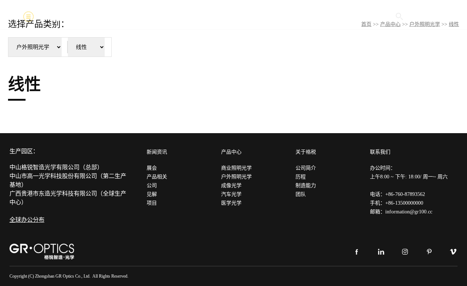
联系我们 (380, 152)
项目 (152, 203)
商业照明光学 (236, 168)
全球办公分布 (27, 220)
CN (440, 16)
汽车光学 (231, 194)
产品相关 (157, 176)
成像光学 (231, 185)
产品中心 (231, 152)
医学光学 (231, 203)
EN (424, 16)
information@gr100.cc (408, 211)
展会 (152, 168)
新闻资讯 (157, 152)
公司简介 (306, 168)
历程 (301, 176)
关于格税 (306, 152)
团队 (301, 194)
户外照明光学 (236, 176)
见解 (152, 194)
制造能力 (306, 185)
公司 (152, 185)
